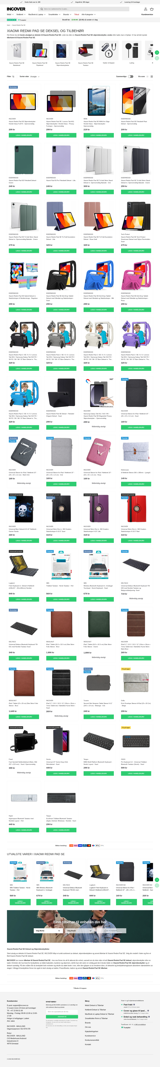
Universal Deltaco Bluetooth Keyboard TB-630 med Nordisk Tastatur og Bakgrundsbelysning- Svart (135, 588)
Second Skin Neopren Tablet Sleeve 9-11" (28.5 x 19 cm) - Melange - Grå (98, 704)
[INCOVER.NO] (16, 9)
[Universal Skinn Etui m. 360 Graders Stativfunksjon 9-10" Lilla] (99, 508)
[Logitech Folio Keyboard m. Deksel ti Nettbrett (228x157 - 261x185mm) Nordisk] (24, 565)
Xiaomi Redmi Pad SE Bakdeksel (16, 64)
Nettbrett (20, 14)
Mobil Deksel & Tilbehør (94, 1005)
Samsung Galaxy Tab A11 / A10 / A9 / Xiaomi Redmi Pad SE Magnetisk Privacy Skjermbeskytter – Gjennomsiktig (98, 416)
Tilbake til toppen (80, 988)
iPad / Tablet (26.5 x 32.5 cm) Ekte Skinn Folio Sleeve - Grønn (98, 646)
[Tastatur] (85, 50)
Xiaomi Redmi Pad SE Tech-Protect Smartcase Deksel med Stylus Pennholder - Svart (136, 239)
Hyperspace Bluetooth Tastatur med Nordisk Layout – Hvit (21, 820)
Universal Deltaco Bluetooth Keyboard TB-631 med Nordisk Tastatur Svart (23, 646)
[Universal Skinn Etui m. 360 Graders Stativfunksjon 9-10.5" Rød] (136, 508)
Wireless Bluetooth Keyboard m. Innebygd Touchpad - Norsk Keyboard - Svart (98, 587)
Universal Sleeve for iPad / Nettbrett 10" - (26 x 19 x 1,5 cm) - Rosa (98, 474)
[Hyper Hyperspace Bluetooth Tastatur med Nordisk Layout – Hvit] (24, 798)
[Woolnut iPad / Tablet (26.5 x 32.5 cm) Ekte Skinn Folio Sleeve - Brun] (61, 624)
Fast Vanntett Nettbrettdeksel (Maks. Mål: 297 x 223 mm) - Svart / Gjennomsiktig (23, 763)
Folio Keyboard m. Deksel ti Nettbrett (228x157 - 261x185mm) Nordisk (21, 587)
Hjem (8, 25)
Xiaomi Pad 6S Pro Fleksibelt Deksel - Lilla (60, 180)
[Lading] (131, 50)
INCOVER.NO (16, 1059)
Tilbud (76, 14)
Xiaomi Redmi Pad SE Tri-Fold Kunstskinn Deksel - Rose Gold (98, 238)
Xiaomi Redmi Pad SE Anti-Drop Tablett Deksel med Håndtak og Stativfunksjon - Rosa (135, 298)
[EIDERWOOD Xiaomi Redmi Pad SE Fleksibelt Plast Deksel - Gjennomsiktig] (136, 101)
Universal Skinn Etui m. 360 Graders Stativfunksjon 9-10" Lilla (96, 530)
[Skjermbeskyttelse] (62, 50)
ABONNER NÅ (62, 1017)
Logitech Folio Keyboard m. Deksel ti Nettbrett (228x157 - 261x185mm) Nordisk (99, 890)
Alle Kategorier (87, 14)
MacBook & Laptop (35, 14)
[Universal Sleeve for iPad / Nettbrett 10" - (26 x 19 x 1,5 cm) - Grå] (61, 452)
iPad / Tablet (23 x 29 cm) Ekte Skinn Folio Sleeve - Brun (23, 704)
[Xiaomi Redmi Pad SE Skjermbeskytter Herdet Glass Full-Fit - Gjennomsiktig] (24, 101)
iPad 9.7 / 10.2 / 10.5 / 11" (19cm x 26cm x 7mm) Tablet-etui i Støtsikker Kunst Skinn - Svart (61, 705)
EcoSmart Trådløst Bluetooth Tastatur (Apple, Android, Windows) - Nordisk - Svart (61, 820)
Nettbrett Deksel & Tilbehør (95, 1010)
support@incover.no (20, 1005)
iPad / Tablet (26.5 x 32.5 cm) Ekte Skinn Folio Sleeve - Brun (60, 646)
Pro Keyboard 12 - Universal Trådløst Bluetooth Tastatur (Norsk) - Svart (134, 763)
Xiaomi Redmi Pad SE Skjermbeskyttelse (62, 64)
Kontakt (88, 1044)
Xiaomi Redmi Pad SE (18, 25)
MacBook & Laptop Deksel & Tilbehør (99, 1014)
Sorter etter (24, 76)
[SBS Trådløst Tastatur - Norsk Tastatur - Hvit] (61, 565)
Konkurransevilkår (92, 1040)
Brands (66, 14)
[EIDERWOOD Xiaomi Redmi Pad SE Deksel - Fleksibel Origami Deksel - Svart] (61, 393)
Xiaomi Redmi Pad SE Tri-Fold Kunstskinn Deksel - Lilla (60, 238)
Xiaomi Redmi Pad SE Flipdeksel (39, 64)
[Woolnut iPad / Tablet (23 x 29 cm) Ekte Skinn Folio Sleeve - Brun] (24, 683)
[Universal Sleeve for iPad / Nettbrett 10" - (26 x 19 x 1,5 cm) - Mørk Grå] (24, 452)
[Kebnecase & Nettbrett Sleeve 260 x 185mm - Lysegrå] (136, 452)
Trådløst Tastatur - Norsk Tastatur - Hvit (59, 586)
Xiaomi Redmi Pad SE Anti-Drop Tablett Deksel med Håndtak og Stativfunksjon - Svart (60, 298)
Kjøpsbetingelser (91, 1031)
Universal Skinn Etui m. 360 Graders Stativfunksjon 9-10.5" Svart (58, 530)
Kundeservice (147, 14)
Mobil (9, 14)
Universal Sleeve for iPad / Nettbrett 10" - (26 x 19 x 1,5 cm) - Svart (135, 415)
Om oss (88, 1027)
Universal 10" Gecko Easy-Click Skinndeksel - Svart (57, 763)
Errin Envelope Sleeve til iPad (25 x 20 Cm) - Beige (136, 704)
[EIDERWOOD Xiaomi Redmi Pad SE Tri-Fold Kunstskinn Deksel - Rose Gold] (99, 216)
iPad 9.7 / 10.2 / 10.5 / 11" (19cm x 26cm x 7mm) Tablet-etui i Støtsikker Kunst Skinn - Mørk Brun (135, 647)
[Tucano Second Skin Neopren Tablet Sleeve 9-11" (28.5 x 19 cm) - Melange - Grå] (99, 683)
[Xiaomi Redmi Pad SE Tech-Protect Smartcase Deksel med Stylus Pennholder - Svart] (136, 216)
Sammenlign (121, 76)
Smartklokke (53, 14)
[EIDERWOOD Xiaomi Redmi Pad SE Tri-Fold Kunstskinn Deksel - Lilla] (61, 216)
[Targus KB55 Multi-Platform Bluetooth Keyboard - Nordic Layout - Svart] (99, 741)
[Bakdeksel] (16, 50)
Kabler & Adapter (109, 63)
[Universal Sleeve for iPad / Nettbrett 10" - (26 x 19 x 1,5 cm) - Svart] (136, 393)
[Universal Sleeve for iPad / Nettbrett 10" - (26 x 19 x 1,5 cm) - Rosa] (99, 452)
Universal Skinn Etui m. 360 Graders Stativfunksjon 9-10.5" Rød (133, 530)
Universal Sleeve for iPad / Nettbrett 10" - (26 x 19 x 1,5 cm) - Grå (60, 474)
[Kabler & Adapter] (109, 50)
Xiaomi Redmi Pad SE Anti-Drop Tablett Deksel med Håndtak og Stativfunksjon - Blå (99, 297)
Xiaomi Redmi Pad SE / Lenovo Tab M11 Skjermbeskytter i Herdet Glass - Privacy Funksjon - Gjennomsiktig (60, 124)
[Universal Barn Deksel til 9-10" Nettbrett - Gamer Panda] (24, 508)
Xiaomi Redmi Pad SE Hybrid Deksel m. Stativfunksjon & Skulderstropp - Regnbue (23, 297)
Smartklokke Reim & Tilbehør (96, 1018)
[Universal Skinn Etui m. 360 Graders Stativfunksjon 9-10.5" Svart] (61, 508)
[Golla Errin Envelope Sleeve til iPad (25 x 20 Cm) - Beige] (136, 683)
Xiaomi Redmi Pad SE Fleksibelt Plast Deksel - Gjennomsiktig (134, 123)
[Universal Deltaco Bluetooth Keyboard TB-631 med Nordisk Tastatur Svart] (24, 624)
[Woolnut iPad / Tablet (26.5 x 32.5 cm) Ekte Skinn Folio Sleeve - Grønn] (99, 624)
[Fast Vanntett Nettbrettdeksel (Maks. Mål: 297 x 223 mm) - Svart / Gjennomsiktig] (24, 741)
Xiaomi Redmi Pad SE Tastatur (85, 64)
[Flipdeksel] (39, 50)
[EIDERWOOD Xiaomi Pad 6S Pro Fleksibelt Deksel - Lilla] (61, 160)
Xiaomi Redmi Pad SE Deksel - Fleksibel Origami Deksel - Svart (60, 415)
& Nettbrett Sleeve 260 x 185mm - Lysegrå (135, 472)
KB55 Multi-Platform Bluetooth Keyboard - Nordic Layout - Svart (98, 763)
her (47, 1027)
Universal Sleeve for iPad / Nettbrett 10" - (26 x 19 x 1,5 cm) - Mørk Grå (23, 474)
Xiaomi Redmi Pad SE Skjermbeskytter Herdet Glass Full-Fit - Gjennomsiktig (22, 123)
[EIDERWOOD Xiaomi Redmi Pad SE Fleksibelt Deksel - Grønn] (24, 160)
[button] (151, 9)
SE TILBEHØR (111, 931)
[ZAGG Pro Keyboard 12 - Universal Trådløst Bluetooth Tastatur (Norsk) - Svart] (136, 741)
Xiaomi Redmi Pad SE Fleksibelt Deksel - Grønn (23, 182)
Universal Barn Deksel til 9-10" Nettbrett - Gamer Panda (23, 530)
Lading (131, 63)
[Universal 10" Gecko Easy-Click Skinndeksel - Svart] (61, 741)
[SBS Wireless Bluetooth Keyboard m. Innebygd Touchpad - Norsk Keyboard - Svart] (99, 565)
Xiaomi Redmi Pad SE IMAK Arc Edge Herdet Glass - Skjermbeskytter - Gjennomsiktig (96, 124)
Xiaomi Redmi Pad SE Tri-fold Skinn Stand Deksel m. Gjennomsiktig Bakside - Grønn (135, 182)
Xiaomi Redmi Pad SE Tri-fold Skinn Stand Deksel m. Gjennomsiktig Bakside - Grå (98, 182)
